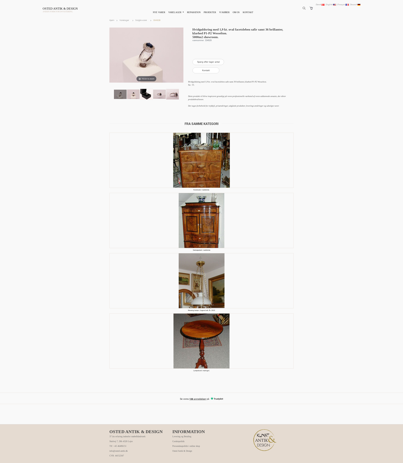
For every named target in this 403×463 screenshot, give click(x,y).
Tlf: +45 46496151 (117, 446)
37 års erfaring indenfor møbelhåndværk (127, 436)
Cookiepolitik (178, 441)
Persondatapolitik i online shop (186, 446)
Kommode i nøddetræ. (201, 190)
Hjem (111, 20)
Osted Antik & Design (182, 451)
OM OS (236, 12)
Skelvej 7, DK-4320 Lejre (121, 441)
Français (342, 4)
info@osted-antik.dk (118, 451)
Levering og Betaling (181, 436)
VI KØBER (224, 12)
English (329, 4)
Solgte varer (141, 20)
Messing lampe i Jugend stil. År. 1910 (201, 310)
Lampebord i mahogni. (201, 370)
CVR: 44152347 (116, 456)
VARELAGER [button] (175, 12)
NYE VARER (159, 12)
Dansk (319, 4)
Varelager (124, 20)
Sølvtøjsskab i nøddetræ (201, 250)
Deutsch (354, 4)
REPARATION (194, 12)
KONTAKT (248, 12)
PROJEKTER (210, 12)
